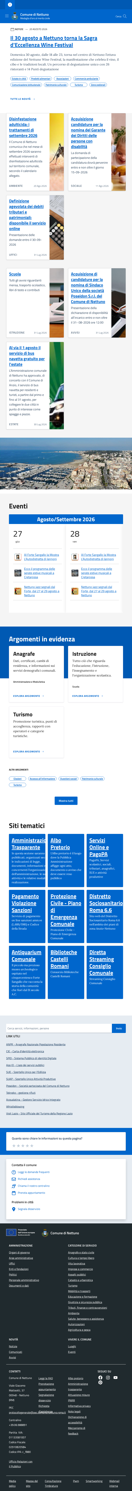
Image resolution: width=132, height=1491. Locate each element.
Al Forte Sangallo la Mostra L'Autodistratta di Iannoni (41, 557)
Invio (119, 1028)
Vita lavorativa (76, 1263)
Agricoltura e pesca (79, 1330)
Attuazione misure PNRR (79, 1397)
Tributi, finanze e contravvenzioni (87, 1308)
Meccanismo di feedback (76, 1431)
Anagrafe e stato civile (81, 1252)
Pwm (76, 1481)
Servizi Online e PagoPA (104, 847)
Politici (13, 1274)
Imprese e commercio (80, 1269)
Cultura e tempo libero (81, 1258)
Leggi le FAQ (45, 1378)
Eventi (72, 1352)
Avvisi (12, 1357)
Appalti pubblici (77, 1274)
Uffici (12, 1263)
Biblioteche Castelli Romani (66, 959)
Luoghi (72, 1346)
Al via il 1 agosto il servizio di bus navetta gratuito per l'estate (27, 355)
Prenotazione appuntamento (47, 1386)
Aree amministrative (21, 1258)
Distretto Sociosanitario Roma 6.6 (106, 903)
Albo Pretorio (66, 843)
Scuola (15, 274)
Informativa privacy (79, 1406)
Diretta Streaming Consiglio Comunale (104, 962)
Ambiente (73, 1313)
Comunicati (15, 1352)
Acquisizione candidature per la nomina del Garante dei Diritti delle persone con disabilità (88, 133)
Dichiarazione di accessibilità (77, 1420)
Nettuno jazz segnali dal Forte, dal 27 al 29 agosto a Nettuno (41, 591)
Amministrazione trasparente (78, 1386)
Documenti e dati (19, 1285)
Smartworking (94, 1481)
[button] (125, 16)
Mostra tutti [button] (66, 801)
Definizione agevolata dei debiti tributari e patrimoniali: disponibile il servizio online (27, 215)
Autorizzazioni (76, 1324)
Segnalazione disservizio (46, 1397)
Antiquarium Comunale (27, 955)
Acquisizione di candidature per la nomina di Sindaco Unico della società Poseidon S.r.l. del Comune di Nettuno (88, 288)
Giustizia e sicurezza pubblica (85, 1302)
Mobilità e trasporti (79, 1291)
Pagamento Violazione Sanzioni (27, 903)
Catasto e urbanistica (80, 1280)
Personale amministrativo (24, 1280)
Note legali (74, 1411)
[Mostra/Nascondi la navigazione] (7, 16)
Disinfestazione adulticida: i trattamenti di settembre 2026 (23, 127)
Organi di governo (19, 1252)
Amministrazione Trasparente (32, 843)
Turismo (72, 1285)
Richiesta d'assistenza (45, 1408)
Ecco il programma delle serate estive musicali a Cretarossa (39, 573)
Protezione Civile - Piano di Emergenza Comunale (66, 910)
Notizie (13, 1346)
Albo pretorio (75, 1378)
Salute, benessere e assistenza (86, 1319)
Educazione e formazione (82, 1297)
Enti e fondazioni (19, 1269)
